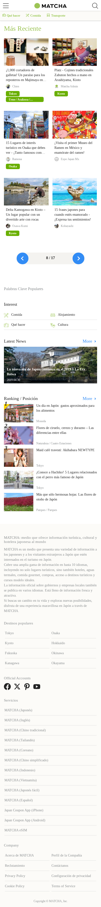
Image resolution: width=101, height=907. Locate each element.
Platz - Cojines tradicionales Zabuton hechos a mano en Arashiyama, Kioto (73, 75)
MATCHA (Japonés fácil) (21, 790)
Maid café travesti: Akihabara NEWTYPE (65, 450)
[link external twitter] (18, 688)
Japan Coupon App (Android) (24, 820)
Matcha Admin (69, 86)
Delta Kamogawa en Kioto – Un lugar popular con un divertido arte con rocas (25, 214)
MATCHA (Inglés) (17, 720)
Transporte (58, 15)
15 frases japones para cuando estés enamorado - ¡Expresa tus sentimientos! (72, 214)
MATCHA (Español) (18, 800)
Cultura (63, 324)
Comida (35, 15)
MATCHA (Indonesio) (19, 770)
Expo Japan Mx (70, 159)
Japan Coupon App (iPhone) (23, 810)
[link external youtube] (37, 688)
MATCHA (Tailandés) (19, 740)
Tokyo (9, 633)
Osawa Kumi (20, 225)
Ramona (17, 159)
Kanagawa (12, 663)
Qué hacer (13, 15)
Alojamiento (66, 314)
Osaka (55, 633)
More (88, 341)
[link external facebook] (8, 688)
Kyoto (9, 643)
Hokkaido (58, 643)
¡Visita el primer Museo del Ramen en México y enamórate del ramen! (73, 147)
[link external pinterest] (28, 688)
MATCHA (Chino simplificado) (26, 760)
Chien (15, 86)
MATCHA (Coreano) (18, 750)
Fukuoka (11, 653)
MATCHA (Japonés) (18, 710)
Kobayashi (67, 225)
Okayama (57, 663)
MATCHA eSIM (15, 830)
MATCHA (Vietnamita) (20, 780)
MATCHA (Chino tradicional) (25, 730)
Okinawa (57, 653)
